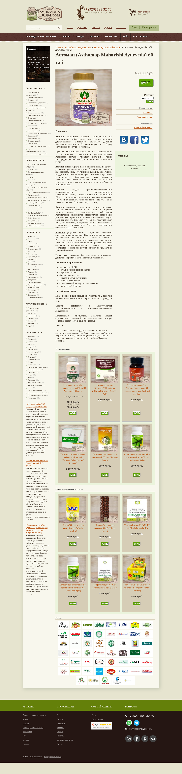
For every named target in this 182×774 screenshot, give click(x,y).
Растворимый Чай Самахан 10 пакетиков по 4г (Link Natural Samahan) (137, 588)
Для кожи (31, 100)
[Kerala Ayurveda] (93, 684)
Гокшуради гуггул (34, 297)
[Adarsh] (75, 656)
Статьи (60, 732)
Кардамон (31, 349)
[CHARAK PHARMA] (123, 647)
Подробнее (31, 78)
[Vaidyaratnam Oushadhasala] (111, 647)
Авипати (31, 272)
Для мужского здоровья (36, 154)
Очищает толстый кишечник (37, 146)
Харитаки (31, 336)
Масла (66, 36)
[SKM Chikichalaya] (135, 675)
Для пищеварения (34, 97)
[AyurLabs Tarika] (75, 647)
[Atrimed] (99, 656)
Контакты (121, 27)
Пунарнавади (32, 256)
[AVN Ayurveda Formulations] (63, 666)
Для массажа (32, 143)
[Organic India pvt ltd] (63, 638)
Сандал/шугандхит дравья (37, 367)
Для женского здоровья (36, 103)
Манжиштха (32, 398)
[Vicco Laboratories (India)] (111, 638)
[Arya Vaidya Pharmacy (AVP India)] (75, 629)
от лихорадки (32, 138)
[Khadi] (99, 647)
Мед (29, 377)
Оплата (96, 27)
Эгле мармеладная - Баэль (36, 393)
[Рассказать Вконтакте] (124, 143)
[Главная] (44, 13)
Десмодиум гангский (35, 390)
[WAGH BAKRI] (111, 675)
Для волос (31, 118)
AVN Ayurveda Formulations (37, 192)
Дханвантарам (33, 249)
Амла (30, 262)
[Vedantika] (147, 629)
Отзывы (26, 744)
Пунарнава (31, 380)
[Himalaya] (147, 647)
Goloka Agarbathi (34, 213)
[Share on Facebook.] (134, 143)
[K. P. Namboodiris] (99, 638)
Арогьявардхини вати (35, 285)
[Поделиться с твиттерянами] (145, 143)
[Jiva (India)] (135, 656)
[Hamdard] (99, 666)
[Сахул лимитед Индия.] (147, 638)
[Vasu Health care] (87, 675)
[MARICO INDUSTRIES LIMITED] (87, 638)
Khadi (30, 180)
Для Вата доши (33, 128)
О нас (70, 27)
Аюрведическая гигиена (33, 728)
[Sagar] (105, 684)
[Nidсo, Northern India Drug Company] (99, 629)
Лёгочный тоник (144, 117)
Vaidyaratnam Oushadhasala (37, 200)
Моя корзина (144, 12)
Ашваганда (32, 239)
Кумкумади (32, 280)
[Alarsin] (135, 638)
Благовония (140, 36)
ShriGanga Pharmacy (35, 203)
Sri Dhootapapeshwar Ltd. (36, 197)
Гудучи (30, 254)
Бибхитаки (31, 372)
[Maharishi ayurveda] (81, 684)
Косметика (111, 36)
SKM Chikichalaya (34, 226)
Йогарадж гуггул (34, 264)
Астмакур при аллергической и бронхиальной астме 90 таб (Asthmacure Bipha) (136, 457)
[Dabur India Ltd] (87, 647)
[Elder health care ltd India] (63, 647)
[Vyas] (111, 666)
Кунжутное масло (34, 370)
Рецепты (60, 736)
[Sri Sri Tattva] (123, 629)
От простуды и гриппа (35, 115)
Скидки (26, 740)
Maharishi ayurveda (143, 127)
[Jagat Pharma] (123, 638)
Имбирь (30, 341)
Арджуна (31, 274)
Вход (134, 27)
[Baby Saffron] (63, 675)
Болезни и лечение (65, 740)
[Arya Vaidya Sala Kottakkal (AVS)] (63, 629)
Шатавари (31, 244)
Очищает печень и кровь (36, 123)
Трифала (31, 236)
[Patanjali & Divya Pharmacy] (111, 656)
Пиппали (31, 339)
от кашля (147, 112)
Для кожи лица (33, 141)
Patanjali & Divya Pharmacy (37, 215)
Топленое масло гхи (35, 385)
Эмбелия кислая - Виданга (37, 395)
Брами (30, 241)
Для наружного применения (37, 133)
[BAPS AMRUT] (63, 656)
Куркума (31, 267)
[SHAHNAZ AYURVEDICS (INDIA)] (123, 666)
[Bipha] (123, 675)
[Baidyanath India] (75, 638)
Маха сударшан (33, 287)
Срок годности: (69, 397)
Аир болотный (33, 359)
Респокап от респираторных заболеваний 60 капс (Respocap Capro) (105, 457)
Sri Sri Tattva (32, 218)
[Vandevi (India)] (135, 647)
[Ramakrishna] (117, 684)
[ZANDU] (135, 666)
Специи (80, 36)
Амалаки (31, 259)
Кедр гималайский (34, 382)
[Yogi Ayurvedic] (75, 675)
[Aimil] (147, 675)
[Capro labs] (75, 666)
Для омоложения (34, 113)
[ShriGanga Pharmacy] (147, 656)
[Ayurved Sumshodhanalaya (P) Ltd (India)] (99, 675)
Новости (60, 728)
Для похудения (33, 131)
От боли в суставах (34, 120)
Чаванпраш (32, 269)
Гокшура (31, 357)
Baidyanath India (33, 208)
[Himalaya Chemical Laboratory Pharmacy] (147, 666)
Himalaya (31, 169)
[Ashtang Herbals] (87, 656)
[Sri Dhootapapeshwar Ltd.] (111, 629)
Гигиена (94, 36)
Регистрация (149, 27)
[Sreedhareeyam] (129, 684)
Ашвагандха (32, 365)
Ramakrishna (32, 195)
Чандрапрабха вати (35, 282)
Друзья (108, 27)
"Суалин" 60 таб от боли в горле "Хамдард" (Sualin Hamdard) (73, 528)
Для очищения (33, 105)
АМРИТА (31, 210)
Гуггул (30, 362)
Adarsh (30, 177)
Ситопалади (32, 290)
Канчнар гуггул (33, 277)
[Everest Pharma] (87, 629)
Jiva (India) (32, 221)
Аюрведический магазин (52, 757)
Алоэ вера (31, 292)
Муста (30, 375)
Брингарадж (32, 295)
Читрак (30, 388)
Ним (29, 251)
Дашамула (31, 246)
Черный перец (33, 352)
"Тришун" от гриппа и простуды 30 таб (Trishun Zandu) (104, 528)
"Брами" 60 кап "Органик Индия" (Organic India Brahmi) (37, 463)
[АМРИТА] (123, 656)
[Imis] (87, 666)
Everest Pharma (33, 205)
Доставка (82, 27)
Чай (125, 36)
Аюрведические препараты (41, 36)
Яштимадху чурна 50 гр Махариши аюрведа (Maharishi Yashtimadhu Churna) (73, 388)
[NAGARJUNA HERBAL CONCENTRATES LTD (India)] (135, 629)
